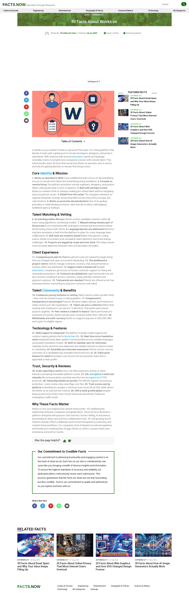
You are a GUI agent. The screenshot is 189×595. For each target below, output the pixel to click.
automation (77, 156)
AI (41, 153)
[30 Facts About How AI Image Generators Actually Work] (123, 140)
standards (66, 469)
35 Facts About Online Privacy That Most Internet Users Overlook (143, 115)
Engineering (38, 10)
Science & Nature (125, 10)
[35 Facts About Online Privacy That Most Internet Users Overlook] (123, 112)
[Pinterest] (26, 106)
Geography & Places (94, 10)
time (111, 229)
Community (51, 290)
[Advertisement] (94, 55)
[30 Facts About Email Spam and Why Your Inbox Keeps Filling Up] (123, 98)
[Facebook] (26, 93)
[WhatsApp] (26, 113)
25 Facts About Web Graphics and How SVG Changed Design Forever (142, 129)
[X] (26, 100)
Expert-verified (113, 33)
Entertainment (65, 10)
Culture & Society (10, 10)
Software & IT (97, 15)
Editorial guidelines (133, 33)
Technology (153, 10)
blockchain (69, 336)
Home (87, 15)
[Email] (26, 120)
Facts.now (14, 4)
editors (52, 473)
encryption (95, 374)
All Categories (179, 10)
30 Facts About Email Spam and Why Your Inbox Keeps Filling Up (143, 101)
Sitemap (94, 589)
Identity (46, 173)
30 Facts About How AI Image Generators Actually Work (143, 144)
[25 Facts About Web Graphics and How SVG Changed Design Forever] (123, 126)
